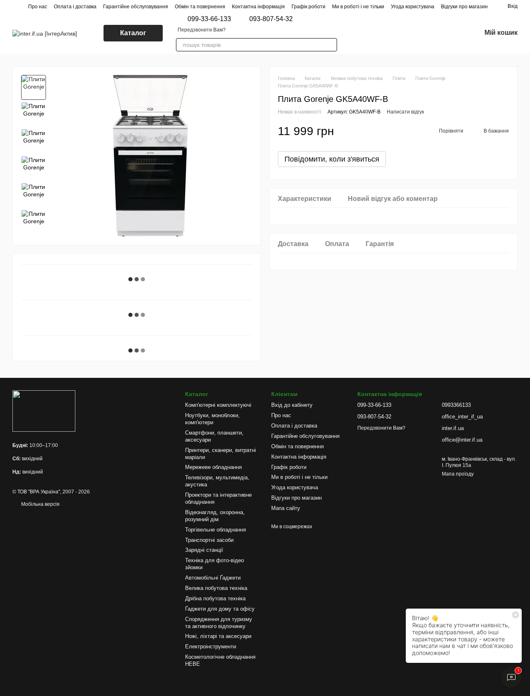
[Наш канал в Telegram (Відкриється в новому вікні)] (413, 33)
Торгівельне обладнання (215, 530)
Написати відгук (405, 112)
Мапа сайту (285, 508)
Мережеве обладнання (213, 467)
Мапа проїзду (458, 474)
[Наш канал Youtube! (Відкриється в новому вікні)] (403, 33)
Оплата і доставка (75, 7)
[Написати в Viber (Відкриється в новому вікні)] (353, 33)
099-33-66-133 (209, 19)
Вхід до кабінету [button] (292, 405)
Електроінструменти (210, 646)
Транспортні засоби (209, 540)
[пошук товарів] (330, 44)
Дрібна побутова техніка (215, 598)
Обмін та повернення (200, 7)
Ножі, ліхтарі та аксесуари (218, 636)
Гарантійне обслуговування (135, 7)
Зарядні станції (204, 550)
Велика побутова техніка (216, 588)
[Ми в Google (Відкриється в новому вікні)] (383, 33)
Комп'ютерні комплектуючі (218, 405)
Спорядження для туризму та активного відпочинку (218, 622)
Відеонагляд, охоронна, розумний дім (215, 515)
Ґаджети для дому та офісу (220, 609)
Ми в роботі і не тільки (358, 7)
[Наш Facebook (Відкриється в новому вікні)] (393, 33)
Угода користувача (412, 7)
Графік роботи (308, 7)
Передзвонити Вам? (202, 30)
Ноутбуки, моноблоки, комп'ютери (212, 418)
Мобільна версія (40, 504)
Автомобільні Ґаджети (213, 578)
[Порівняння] (431, 33)
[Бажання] (453, 33)
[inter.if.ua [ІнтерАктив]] (43, 410)
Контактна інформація (258, 7)
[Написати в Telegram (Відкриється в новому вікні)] (363, 33)
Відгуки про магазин (464, 7)
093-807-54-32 (271, 19)
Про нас (37, 7)
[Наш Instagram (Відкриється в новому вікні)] (373, 33)
